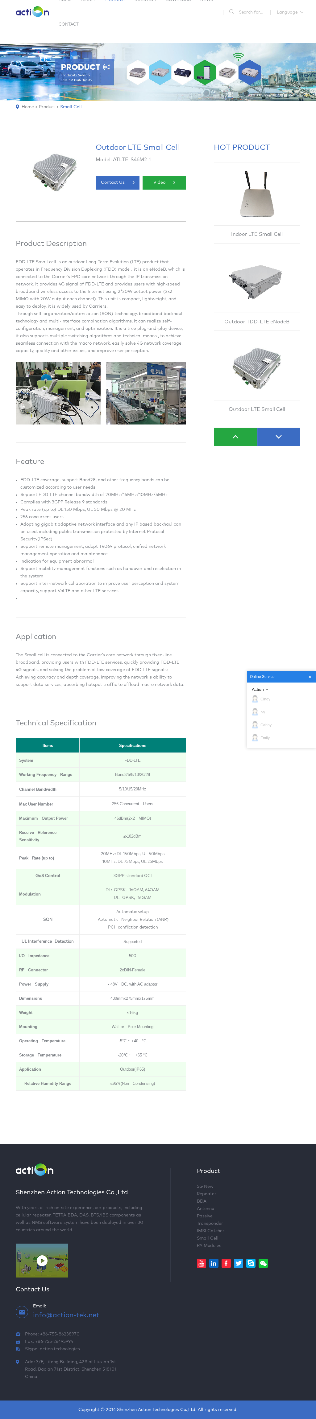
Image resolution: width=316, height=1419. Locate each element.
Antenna (205, 1209)
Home (28, 107)
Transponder (210, 1223)
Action (258, 689)
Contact (69, 25)
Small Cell (71, 107)
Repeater (206, 1194)
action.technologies (60, 1349)
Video (159, 182)
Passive (205, 1216)
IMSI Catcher (210, 1231)
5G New (205, 1186)
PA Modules (209, 1246)
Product (47, 107)
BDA (201, 1201)
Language (287, 12)
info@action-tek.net (66, 1315)
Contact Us (113, 182)
